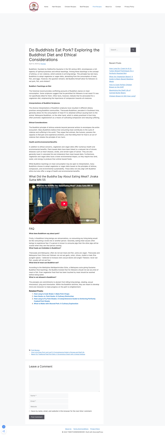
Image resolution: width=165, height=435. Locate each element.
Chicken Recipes (70, 7)
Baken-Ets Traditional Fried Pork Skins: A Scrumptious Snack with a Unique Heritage (58, 354)
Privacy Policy (129, 7)
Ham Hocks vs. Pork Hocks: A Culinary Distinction (54, 296)
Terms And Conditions (80, 429)
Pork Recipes (97, 7)
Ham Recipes (56, 7)
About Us (109, 7)
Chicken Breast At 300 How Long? (122, 96)
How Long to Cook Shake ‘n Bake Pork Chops (51, 294)
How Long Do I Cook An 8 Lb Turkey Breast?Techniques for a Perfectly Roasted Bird (121, 71)
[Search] (133, 50)
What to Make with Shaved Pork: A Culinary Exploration (56, 304)
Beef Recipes (84, 7)
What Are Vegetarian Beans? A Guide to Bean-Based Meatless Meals (121, 79)
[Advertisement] (82, 27)
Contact (118, 7)
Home (46, 7)
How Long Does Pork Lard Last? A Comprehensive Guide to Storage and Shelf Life (57, 352)
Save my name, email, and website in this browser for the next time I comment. (61, 411)
